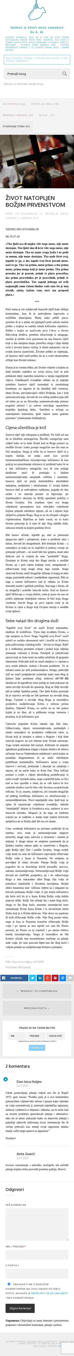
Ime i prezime (16, 1246)
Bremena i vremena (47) (18, 115)
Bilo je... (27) (47, 115)
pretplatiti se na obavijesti (49, 1293)
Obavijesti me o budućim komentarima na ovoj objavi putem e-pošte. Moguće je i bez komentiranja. (37, 1291)
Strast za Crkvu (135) (45, 104)
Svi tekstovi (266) (14, 104)
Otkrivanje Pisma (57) (16, 126)
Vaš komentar (16, 1204)
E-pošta (12, 1265)
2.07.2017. (23, 1085)
